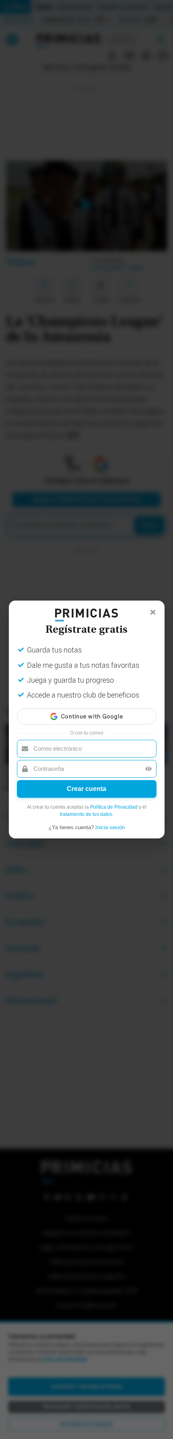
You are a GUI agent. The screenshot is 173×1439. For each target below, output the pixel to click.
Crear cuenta (86, 788)
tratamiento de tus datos (86, 814)
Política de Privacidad (114, 807)
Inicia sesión (110, 827)
